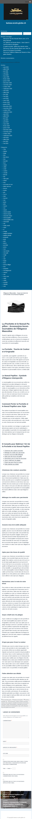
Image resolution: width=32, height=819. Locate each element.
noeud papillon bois (8, 219)
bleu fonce (6, 157)
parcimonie (24, 704)
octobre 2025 (6, 86)
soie (4, 258)
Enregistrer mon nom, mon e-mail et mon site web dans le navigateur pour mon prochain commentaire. (15, 763)
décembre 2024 (7, 106)
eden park (6, 178)
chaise (5, 165)
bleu (4, 155)
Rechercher (4, 31)
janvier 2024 (6, 127)
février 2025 (6, 102)
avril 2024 (5, 122)
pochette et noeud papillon (12, 706)
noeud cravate (7, 213)
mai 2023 (5, 143)
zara (4, 286)
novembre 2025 (7, 84)
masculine (3, 704)
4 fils (4, 149)
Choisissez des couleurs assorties (14, 450)
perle (4, 239)
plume (5, 243)
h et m (5, 194)
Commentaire (7, 720)
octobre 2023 (6, 133)
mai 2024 (5, 120)
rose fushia (6, 251)
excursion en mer (8, 184)
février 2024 (6, 125)
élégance (10, 703)
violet (4, 278)
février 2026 (6, 79)
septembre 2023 (7, 135)
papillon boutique (7, 233)
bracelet (5, 161)
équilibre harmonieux (18, 703)
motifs (7, 704)
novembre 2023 (7, 131)
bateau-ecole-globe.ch (16, 23)
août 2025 (6, 90)
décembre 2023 (7, 129)
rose (4, 249)
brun (4, 163)
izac (4, 200)
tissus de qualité (5, 707)
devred (5, 174)
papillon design (7, 235)
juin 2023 (5, 141)
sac (4, 256)
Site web (5, 753)
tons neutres (12, 707)
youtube (5, 282)
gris (4, 192)
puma (4, 247)
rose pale (5, 253)
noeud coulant (7, 212)
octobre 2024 (6, 110)
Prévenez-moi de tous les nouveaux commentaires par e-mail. (13, 775)
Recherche (27, 33)
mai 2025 (5, 96)
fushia (4, 190)
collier (4, 167)
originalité (19, 704)
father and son (7, 186)
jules (4, 204)
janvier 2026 (6, 80)
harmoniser (25, 703)
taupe (4, 260)
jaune (4, 202)
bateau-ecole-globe (18, 699)
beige (4, 153)
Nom (4, 741)
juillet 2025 (6, 92)
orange (5, 231)
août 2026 (6, 67)
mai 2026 (5, 73)
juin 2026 (5, 71)
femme (5, 188)
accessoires (12, 701)
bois (4, 159)
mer (4, 208)
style (19, 706)
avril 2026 (5, 75)
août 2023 (6, 137)
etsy (4, 182)
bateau (5, 151)
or (3, 229)
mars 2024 (6, 124)
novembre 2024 (7, 108)
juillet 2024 (6, 116)
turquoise (5, 268)
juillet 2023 (6, 139)
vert (4, 274)
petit (4, 241)
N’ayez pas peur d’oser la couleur (13, 462)
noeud (5, 210)
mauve (5, 206)
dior (4, 176)
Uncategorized (7, 270)
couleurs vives (4, 703)
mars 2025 (6, 100)
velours (5, 272)
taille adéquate (24, 706)
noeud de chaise (7, 215)
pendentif (5, 237)
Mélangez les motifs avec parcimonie (14, 452)
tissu (4, 262)
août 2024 (6, 114)
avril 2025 (5, 98)
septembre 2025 (7, 88)
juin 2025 (5, 94)
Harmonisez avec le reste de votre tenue (15, 458)
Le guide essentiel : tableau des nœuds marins (15, 46)
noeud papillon (7, 217)
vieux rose (6, 276)
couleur (5, 170)
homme (5, 198)
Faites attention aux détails (12, 464)
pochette (5, 245)
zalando (5, 284)
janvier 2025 (6, 104)
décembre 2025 (7, 82)
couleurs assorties (23, 701)
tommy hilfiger (7, 264)
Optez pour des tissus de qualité (13, 456)
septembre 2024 (7, 112)
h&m (4, 196)
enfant (5, 180)
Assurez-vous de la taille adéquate (14, 454)
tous (4, 266)
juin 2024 (5, 118)
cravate (5, 172)
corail (4, 168)
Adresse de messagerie (10, 747)
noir (4, 223)
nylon (4, 227)
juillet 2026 (6, 69)
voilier (4, 280)
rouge (4, 255)
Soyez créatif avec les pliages (13, 460)
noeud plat (6, 221)
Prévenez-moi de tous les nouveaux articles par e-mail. (13, 782)
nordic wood (6, 225)
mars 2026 (6, 77)
